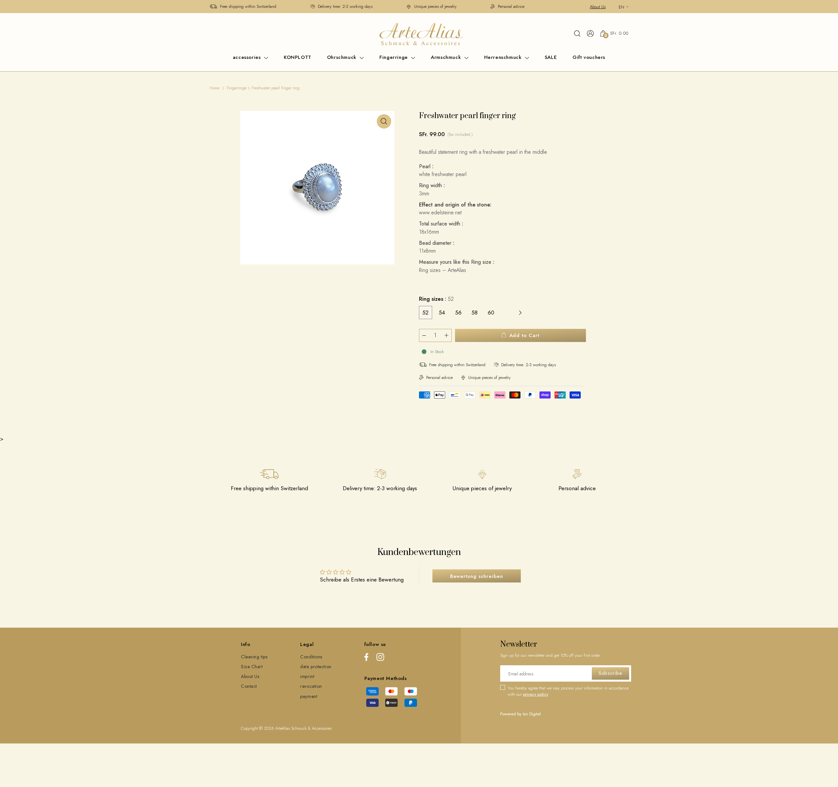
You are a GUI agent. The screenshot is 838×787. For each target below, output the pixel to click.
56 (458, 312)
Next (520, 312)
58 (474, 312)
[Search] (577, 33)
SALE (551, 57)
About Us (598, 7)
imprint (307, 676)
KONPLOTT (297, 57)
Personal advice (511, 6)
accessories (248, 57)
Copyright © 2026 (258, 728)
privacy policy (535, 694)
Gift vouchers (589, 57)
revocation (311, 686)
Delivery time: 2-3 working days (345, 6)
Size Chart (252, 666)
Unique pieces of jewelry (435, 6)
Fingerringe (394, 57)
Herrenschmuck (503, 57)
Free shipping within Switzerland (248, 6)
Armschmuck (447, 57)
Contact (249, 686)
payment (308, 696)
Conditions (311, 656)
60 (491, 312)
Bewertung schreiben (476, 576)
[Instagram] (380, 658)
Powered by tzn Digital (520, 714)
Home (214, 88)
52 (425, 312)
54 (442, 312)
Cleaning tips (254, 656)
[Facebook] (366, 658)
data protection (315, 666)
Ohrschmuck (342, 57)
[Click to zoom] (384, 121)
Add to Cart (524, 335)
